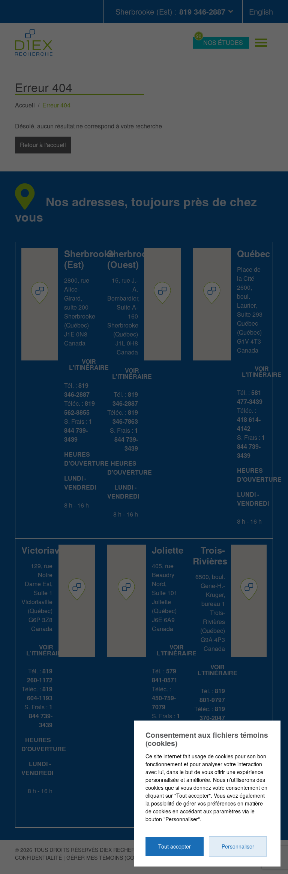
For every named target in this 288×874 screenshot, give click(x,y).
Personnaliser (238, 846)
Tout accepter (174, 846)
